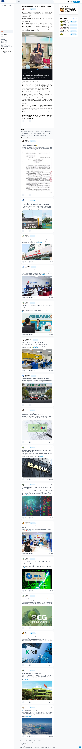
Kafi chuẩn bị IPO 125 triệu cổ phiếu (30, 636)
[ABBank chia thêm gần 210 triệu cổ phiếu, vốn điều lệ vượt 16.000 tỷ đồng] (37, 323)
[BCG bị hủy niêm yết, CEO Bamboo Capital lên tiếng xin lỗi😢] (37, 616)
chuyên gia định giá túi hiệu (27, 133)
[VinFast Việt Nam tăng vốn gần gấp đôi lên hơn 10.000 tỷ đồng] (37, 393)
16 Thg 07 (26, 303)
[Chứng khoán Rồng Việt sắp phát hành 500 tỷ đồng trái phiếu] (37, 252)
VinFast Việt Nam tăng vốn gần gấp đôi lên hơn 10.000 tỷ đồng (35, 378)
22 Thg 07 (27, 141)
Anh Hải (26, 8)
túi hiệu (50, 133)
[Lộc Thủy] (23, 410)
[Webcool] (37, 125)
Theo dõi (33, 9)
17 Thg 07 (26, 267)
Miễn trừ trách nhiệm (4, 40)
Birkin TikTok (31, 131)
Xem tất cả (75, 18)
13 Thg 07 (26, 596)
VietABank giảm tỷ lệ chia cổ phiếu (29, 269)
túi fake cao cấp (48, 131)
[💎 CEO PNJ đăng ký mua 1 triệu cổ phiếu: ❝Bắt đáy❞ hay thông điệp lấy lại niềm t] (37, 506)
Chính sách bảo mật (4, 42)
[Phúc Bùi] (23, 200)
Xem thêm (44, 209)
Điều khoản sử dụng (4, 41)
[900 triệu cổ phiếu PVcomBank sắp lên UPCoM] (37, 359)
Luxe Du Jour (36, 135)
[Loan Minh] (23, 447)
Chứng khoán (3, 5)
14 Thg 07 (26, 485)
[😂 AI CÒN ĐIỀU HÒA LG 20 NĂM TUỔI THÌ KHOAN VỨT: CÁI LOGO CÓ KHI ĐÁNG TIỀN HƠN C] (62, 10)
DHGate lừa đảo (43, 135)
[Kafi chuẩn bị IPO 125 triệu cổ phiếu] (37, 653)
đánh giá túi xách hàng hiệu (27, 135)
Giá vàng (9, 5)
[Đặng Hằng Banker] (23, 340)
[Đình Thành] (23, 141)
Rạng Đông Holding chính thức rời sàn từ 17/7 (32, 673)
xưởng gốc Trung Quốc (39, 131)
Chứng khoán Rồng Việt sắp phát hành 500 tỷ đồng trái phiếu (35, 239)
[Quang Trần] (23, 523)
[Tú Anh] (23, 236)
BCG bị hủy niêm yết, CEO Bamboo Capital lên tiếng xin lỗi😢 (35, 598)
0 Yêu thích (26, 230)
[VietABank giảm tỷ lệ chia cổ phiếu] (37, 286)
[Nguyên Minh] (23, 267)
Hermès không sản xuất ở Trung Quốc (41, 133)
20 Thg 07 (27, 200)
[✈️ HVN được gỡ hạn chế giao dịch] (37, 726)
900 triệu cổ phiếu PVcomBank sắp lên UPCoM (32, 342)
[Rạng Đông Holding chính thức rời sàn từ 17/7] (37, 690)
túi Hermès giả (24, 131)
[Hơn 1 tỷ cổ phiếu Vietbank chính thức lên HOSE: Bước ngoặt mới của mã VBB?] (37, 542)
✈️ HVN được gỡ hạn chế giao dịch (29, 710)
